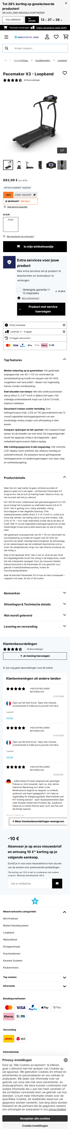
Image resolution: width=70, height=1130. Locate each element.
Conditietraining (43, 60)
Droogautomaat (11, 946)
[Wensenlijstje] (56, 36)
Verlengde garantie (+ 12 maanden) (36, 291)
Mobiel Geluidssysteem (15, 925)
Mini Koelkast (10, 918)
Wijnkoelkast (10, 939)
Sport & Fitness (21, 60)
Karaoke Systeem (12, 960)
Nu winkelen (32, 19)
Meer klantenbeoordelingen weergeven (39, 821)
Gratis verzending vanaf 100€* (51, 27)
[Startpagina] (9, 60)
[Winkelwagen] (65, 36)
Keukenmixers (10, 967)
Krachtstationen (11, 953)
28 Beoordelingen (32, 80)
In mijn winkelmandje (38, 246)
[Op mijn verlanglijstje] (65, 73)
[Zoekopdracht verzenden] (6, 48)
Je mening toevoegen (36, 655)
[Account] (47, 37)
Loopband (62, 60)
